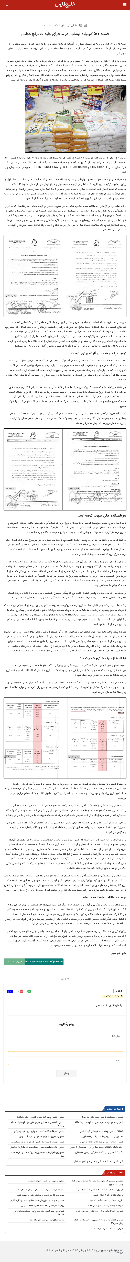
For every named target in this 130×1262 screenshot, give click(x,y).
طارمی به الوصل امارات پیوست (108, 1228)
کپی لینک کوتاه (15, 962)
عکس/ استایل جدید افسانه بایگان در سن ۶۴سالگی (99, 1152)
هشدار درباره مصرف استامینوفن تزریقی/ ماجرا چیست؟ (38, 1190)
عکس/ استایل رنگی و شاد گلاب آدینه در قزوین (101, 1142)
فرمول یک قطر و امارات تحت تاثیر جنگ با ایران (100, 1190)
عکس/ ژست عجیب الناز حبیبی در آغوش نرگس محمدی (38, 1142)
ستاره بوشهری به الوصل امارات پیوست (46, 1181)
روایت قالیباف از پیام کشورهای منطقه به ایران (42, 1205)
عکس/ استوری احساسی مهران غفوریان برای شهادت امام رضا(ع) (37, 1124)
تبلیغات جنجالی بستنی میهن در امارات (105, 1205)
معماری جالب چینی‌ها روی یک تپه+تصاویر (102, 1136)
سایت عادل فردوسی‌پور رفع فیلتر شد (47, 1220)
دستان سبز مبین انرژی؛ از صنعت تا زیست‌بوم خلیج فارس (37, 1200)
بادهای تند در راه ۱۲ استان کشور (108, 1195)
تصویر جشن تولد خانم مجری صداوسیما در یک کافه (98, 1122)
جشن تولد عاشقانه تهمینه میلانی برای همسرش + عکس (96, 1147)
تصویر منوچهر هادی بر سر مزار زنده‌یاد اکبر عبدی (41, 1136)
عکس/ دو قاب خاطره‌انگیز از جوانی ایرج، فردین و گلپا (39, 1131)
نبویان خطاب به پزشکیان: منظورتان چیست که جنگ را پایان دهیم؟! (97, 1221)
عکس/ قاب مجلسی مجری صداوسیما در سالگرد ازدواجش (37, 1147)
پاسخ (10, 991)
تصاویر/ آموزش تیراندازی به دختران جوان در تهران (99, 1211)
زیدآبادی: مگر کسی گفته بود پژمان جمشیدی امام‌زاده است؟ (39, 1212)
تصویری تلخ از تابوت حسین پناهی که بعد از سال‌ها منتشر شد (36, 1154)
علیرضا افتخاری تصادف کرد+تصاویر (106, 1200)
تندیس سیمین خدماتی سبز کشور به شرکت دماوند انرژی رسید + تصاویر (96, 1182)
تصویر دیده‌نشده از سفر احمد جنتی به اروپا (102, 1117)
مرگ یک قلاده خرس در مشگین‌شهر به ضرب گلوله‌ (40, 1195)
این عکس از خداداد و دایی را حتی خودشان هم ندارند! (97, 1161)
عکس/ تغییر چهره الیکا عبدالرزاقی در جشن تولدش (40, 1117)
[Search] (7, 5)
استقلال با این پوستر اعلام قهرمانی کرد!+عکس (101, 1131)
